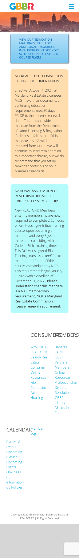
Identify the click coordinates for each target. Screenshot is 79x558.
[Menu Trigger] (71, 6)
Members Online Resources (62, 372)
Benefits (61, 347)
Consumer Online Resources (38, 372)
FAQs (59, 352)
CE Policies (14, 487)
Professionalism (66, 382)
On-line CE (14, 472)
